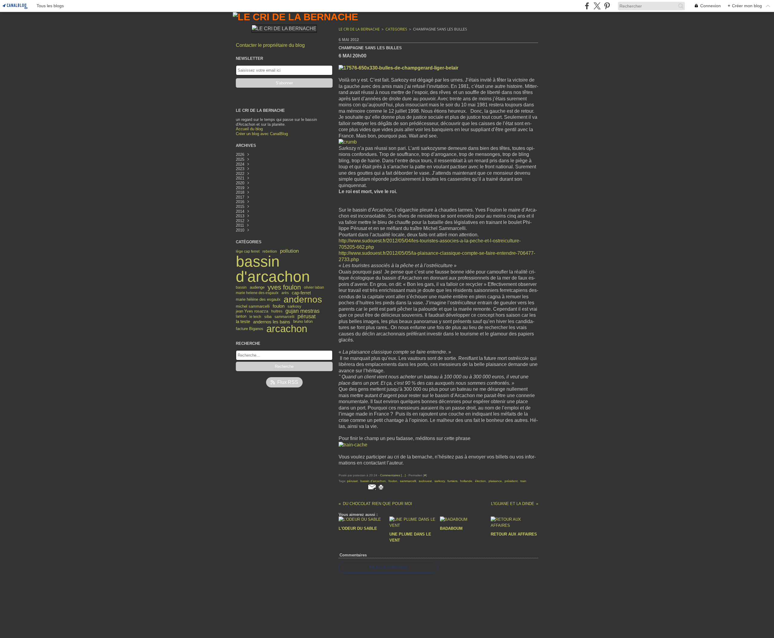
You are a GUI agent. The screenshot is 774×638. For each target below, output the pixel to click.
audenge (257, 287)
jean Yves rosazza (252, 311)
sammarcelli (284, 317)
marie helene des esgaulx (257, 293)
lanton (241, 317)
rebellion (269, 251)
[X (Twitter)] (597, 5)
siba (268, 317)
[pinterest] (607, 5)
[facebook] (587, 5)
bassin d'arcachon (273, 269)
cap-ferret (301, 293)
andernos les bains (271, 321)
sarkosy (294, 306)
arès (285, 293)
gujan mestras (302, 311)
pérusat (307, 316)
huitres (276, 311)
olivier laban (314, 287)
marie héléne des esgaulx (258, 300)
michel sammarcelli (253, 306)
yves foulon (284, 287)
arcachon (286, 329)
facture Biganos (249, 329)
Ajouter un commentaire (388, 567)
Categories (396, 29)
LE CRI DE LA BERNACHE (359, 29)
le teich (255, 317)
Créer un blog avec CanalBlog (262, 133)
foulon (279, 306)
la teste (243, 321)
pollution (289, 251)
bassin (241, 287)
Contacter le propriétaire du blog (270, 45)
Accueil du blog (249, 129)
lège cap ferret (247, 251)
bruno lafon (303, 322)
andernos (303, 299)
